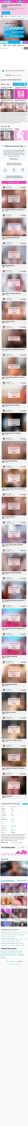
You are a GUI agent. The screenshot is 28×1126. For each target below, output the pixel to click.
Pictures (19, 16)
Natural (3, 937)
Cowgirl (18, 941)
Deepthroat (8, 937)
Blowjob (16, 932)
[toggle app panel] (26, 19)
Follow (4, 42)
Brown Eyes (13, 826)
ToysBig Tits (4, 951)
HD (13, 932)
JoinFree (20, 1)
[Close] (26, 16)
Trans (2, 824)
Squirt (2, 945)
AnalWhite (19, 951)
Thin (12, 828)
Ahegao (10, 932)
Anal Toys (13, 937)
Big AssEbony (12, 954)
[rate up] (13, 75)
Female (12, 810)
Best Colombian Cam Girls (16, 842)
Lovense (21, 939)
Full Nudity (12, 945)
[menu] (1, 1)
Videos (14, 16)
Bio (10, 16)
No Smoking (6, 934)
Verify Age (6, 13)
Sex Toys (22, 945)
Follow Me (25, 803)
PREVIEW (7, 110)
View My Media (14, 36)
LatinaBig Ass (20, 954)
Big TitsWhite (12, 951)
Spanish (3, 817)
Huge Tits (13, 830)
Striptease (17, 945)
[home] (7, 1)
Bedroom (22, 934)
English (12, 815)
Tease (18, 934)
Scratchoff (22, 45)
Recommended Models (7, 880)
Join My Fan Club (14, 182)
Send (26, 48)
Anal (2, 934)
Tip (25, 42)
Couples (12, 821)
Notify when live (14, 28)
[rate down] (19, 75)
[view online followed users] (17, 1)
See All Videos (19, 84)
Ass (19, 932)
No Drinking (13, 934)
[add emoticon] (22, 48)
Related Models (21, 880)
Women (12, 819)
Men (2, 821)
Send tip (14, 32)
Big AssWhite (4, 954)
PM (7, 42)
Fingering (7, 945)
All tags (3, 957)
